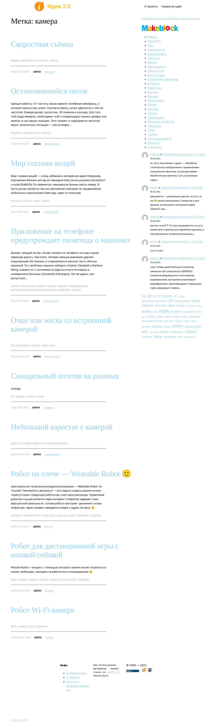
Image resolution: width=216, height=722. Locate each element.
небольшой (39, 443)
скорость (42, 60)
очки (52, 345)
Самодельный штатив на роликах (65, 376)
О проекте (72, 677)
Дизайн (152, 62)
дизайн (146, 311)
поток (37, 132)
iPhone (182, 296)
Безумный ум (156, 49)
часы (180, 336)
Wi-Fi (14, 626)
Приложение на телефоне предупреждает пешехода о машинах (70, 235)
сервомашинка (176, 332)
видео (171, 305)
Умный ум (154, 142)
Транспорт (154, 125)
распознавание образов (43, 289)
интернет (16, 515)
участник (95, 515)
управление (169, 336)
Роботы (48, 526)
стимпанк (146, 336)
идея (37, 200)
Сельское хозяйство (161, 121)
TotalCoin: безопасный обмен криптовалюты (171, 18)
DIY (13, 396)
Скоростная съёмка (42, 44)
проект (194, 321)
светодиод (154, 332)
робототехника (193, 326)
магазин (176, 316)
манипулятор (28, 60)
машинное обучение (152, 320)
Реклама (49, 71)
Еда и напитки (157, 66)
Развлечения (156, 100)
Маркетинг (155, 87)
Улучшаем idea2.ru (160, 138)
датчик (199, 306)
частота (46, 132)
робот (72, 515)
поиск (186, 321)
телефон (76, 289)
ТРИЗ (151, 130)
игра (13, 579)
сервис (164, 331)
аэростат (16, 443)
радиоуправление (57, 443)
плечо (52, 515)
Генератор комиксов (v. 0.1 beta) (184, 154)
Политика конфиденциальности (77, 686)
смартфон (64, 289)
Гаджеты (48, 407)
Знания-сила (156, 70)
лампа (167, 316)
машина (62, 285)
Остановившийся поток (49, 91)
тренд (157, 336)
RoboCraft (154, 41)
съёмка (54, 60)
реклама (157, 326)
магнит (184, 316)
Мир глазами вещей (43, 163)
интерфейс (189, 311)
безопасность (29, 285)
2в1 (13, 345)
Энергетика (155, 147)
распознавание (19, 289)
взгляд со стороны (22, 200)
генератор (190, 305)
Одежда (153, 92)
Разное (152, 104)
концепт (43, 579)
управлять (83, 515)
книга (151, 316)
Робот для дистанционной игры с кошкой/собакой (65, 550)
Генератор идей (76, 673)
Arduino (167, 296)
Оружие (153, 96)
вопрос (180, 305)
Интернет (154, 83)
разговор (62, 515)
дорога (42, 285)
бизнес (195, 300)
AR (159, 296)
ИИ (171, 300)
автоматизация (182, 300)
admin (154, 187)
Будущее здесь (157, 53)
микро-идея (169, 321)
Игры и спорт (52, 356)
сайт (145, 331)
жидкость (16, 132)
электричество (190, 337)
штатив (40, 396)
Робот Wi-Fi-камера (42, 610)
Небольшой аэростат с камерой (61, 427)
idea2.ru (153, 36)
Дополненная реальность (154, 301)
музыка (178, 320)
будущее (147, 305)
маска (44, 345)
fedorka (155, 154)
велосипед (161, 305)
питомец (63, 579)
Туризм (152, 134)
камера (15, 60)
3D (155, 296)
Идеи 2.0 (59, 6)
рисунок (167, 326)
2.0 (144, 295)
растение (146, 326)
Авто (151, 45)
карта (144, 317)
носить (37, 515)
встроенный (23, 345)
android (15, 285)
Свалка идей (51, 143)
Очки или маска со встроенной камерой (61, 324)
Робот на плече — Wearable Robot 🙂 (71, 473)
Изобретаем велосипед (163, 79)
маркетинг (194, 316)
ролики (30, 396)
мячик (53, 579)
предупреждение (78, 285)
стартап (191, 331)
